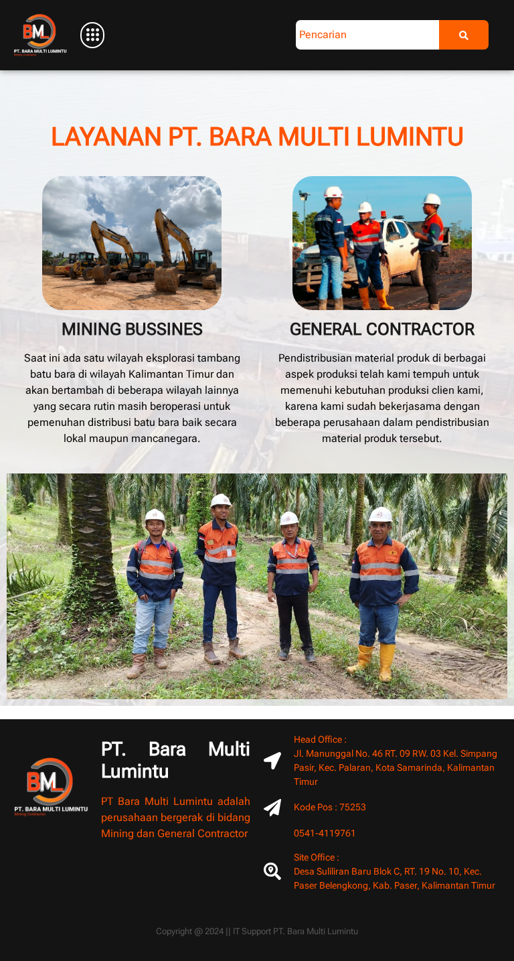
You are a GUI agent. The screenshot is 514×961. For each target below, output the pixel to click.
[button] (93, 35)
